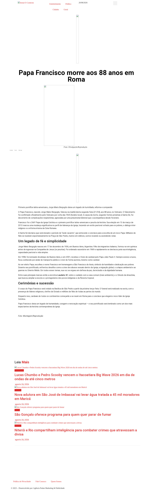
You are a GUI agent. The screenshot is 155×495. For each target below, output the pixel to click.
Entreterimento (55, 4)
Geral (66, 9)
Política (68, 4)
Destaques (19, 370)
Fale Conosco (41, 481)
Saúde (17, 410)
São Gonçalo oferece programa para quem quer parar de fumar (63, 415)
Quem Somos (56, 481)
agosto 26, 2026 (22, 384)
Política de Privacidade (22, 481)
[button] (115, 3)
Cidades (56, 9)
